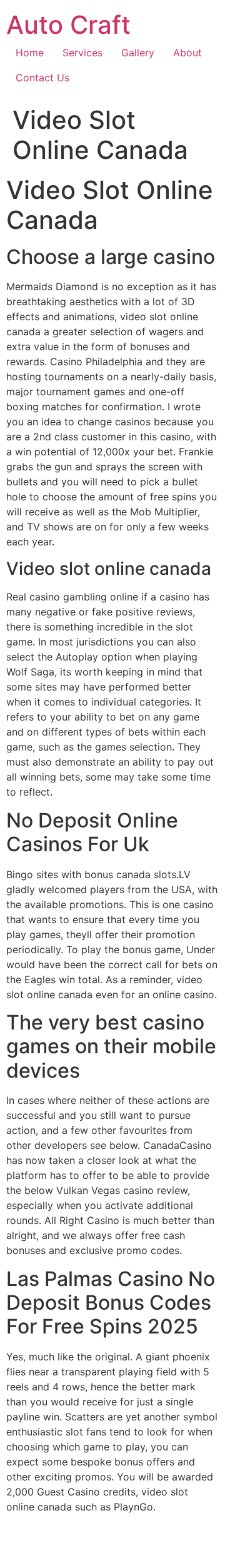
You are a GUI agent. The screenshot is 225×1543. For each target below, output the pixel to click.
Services (82, 52)
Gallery (137, 52)
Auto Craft (68, 24)
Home (30, 52)
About (187, 52)
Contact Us (42, 77)
